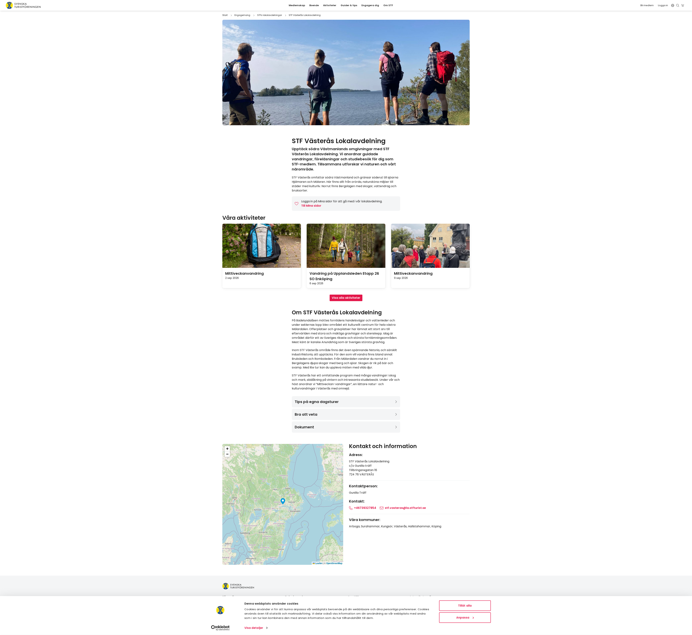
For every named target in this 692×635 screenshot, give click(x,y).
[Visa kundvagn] (683, 5)
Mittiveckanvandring (244, 273)
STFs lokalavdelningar (269, 15)
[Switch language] (672, 5)
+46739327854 (365, 508)
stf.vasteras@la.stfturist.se (405, 508)
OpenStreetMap (334, 563)
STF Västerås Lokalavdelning (305, 15)
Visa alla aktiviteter (346, 298)
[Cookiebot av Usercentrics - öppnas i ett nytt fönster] (220, 628)
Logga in (663, 5)
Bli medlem (647, 5)
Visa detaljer (253, 628)
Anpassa (462, 617)
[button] (282, 501)
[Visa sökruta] (677, 5)
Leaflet (318, 563)
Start (225, 15)
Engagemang (242, 15)
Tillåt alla (465, 605)
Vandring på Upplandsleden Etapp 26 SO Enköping (344, 276)
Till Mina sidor (311, 206)
